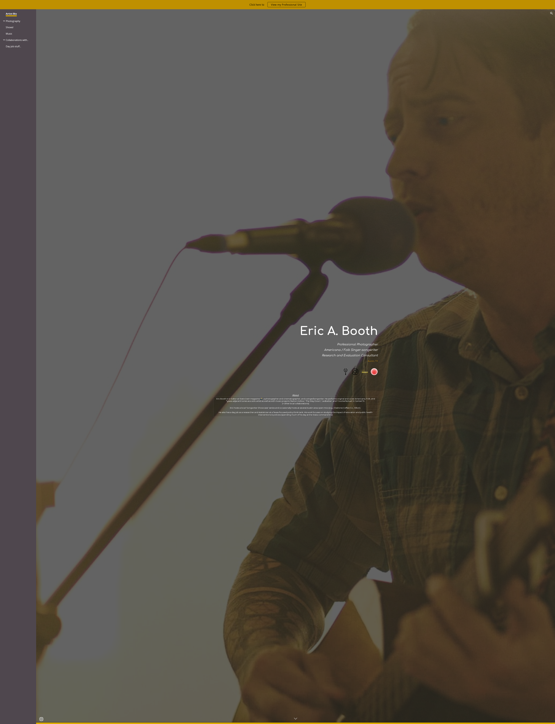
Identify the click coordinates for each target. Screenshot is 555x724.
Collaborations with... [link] (17, 40)
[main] (295, 340)
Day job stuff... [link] (13, 46)
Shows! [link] (9, 27)
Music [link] (9, 33)
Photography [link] (13, 21)
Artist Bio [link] (11, 13)
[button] (551, 13)
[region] (277, 4)
